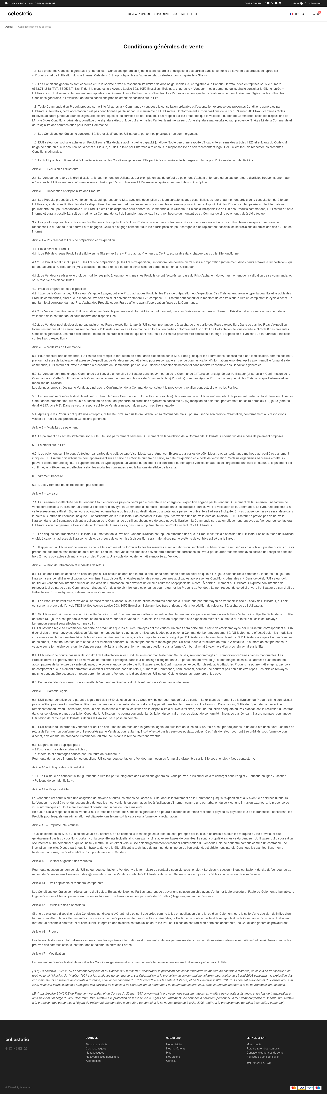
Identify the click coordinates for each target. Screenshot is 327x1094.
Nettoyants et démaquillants (102, 1057)
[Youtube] (20, 1048)
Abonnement (93, 1061)
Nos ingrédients (175, 1048)
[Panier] (318, 14)
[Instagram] (15, 1048)
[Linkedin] (10, 1048)
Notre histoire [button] (190, 14)
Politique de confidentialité (263, 1057)
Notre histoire (174, 1044)
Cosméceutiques (96, 1048)
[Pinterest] (25, 1048)
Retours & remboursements (263, 1048)
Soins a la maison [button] (139, 14)
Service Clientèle (253, 3)
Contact (171, 1061)
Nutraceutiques (95, 1052)
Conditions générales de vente (265, 1052)
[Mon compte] (313, 14)
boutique (295, 3)
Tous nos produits (96, 1044)
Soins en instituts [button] (165, 14)
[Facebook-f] (6, 1048)
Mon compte (254, 1044)
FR (295, 14)
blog (169, 1052)
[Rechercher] (303, 14)
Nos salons (173, 1057)
